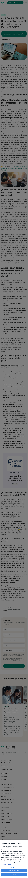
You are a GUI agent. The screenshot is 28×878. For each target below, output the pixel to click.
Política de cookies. (6, 864)
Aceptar (14, 874)
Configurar (14, 867)
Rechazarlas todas (14, 870)
